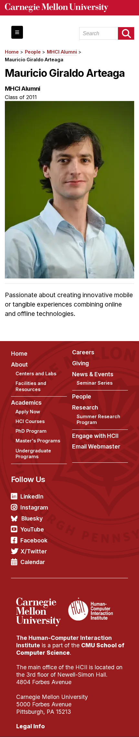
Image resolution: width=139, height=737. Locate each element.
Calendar (32, 562)
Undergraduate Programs (33, 453)
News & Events (92, 374)
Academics (26, 402)
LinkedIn (31, 496)
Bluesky (32, 518)
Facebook (34, 540)
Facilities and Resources (31, 386)
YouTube (32, 529)
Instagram (34, 507)
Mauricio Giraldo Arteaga (34, 59)
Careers (83, 352)
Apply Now (28, 411)
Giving (80, 363)
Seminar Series (94, 383)
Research (85, 407)
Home (12, 52)
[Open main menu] (17, 32)
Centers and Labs (36, 373)
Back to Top (106, 724)
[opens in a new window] (41, 601)
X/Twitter (33, 551)
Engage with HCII (95, 435)
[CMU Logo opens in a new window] (69, 7)
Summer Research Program (98, 419)
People (33, 52)
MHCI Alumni (62, 52)
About (19, 364)
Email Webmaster (96, 446)
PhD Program (31, 431)
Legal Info (30, 726)
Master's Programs (38, 440)
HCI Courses (30, 421)
